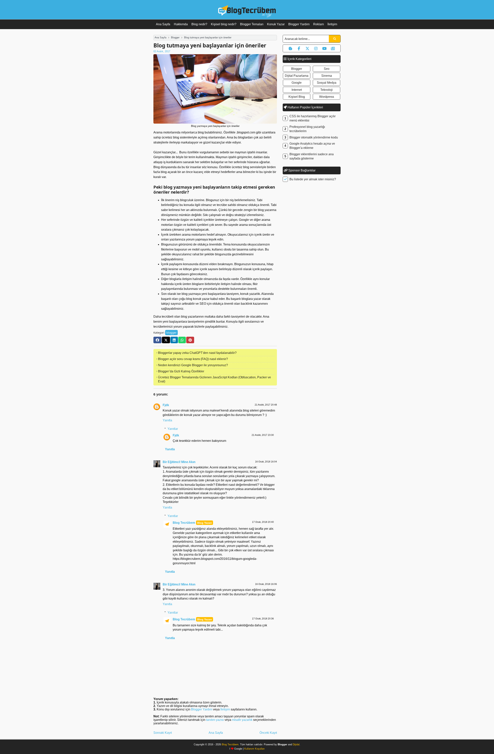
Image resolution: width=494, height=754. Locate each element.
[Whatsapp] (182, 340)
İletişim (332, 24)
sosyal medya (326, 82)
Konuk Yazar (276, 24)
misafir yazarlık (242, 719)
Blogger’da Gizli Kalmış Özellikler (181, 371)
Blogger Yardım (299, 24)
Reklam (318, 24)
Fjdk (166, 405)
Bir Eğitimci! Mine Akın (179, 462)
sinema (326, 75)
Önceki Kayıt (268, 732)
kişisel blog (296, 96)
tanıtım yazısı (215, 719)
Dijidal (296, 744)
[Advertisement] (312, 245)
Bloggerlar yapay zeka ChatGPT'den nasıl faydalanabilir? (197, 352)
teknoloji (326, 89)
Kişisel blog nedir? (223, 24)
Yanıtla (167, 420)
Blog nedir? (199, 24)
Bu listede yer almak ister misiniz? (312, 179)
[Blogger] (290, 48)
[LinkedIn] (174, 340)
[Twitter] (166, 340)
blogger (171, 332)
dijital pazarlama (296, 75)
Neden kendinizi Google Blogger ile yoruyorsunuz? (193, 365)
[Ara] (334, 38)
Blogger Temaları (251, 24)
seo (326, 68)
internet (297, 89)
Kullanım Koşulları (254, 748)
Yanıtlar (172, 428)
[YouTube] (324, 48)
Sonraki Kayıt (162, 732)
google (297, 82)
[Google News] (333, 48)
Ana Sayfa (163, 24)
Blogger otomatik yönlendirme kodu (313, 137)
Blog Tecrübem (184, 522)
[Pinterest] (190, 340)
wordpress (326, 96)
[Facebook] (157, 340)
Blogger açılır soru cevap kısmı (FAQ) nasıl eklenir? (193, 359)
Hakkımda (181, 24)
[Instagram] (316, 48)
